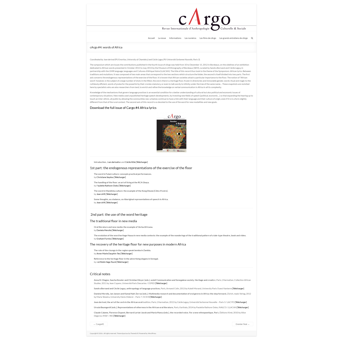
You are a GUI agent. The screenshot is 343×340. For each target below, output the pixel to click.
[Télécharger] (142, 162)
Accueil (151, 38)
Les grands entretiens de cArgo (233, 38)
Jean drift (101, 194)
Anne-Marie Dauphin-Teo (108, 253)
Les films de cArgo (208, 38)
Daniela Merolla (104, 230)
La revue (162, 38)
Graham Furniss (104, 238)
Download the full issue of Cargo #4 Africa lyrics (123, 108)
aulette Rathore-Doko (108, 185)
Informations (175, 38)
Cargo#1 (98, 324)
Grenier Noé (243, 324)
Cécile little (130, 162)
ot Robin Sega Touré (107, 262)
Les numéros (190, 38)
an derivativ (114, 162)
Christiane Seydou (105, 177)
